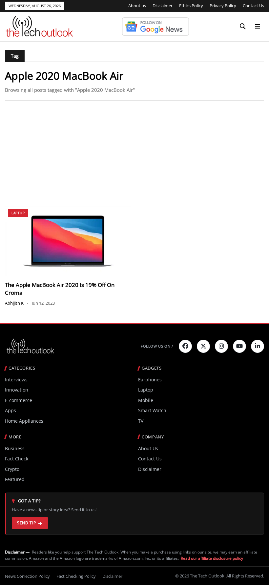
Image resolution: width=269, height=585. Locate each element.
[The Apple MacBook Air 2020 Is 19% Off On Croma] (68, 241)
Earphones (150, 379)
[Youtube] (239, 346)
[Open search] (242, 26)
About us (137, 6)
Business (15, 448)
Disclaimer (163, 6)
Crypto (12, 469)
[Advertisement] (134, 153)
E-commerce (18, 400)
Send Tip (26, 523)
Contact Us (253, 6)
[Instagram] (221, 346)
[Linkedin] (257, 346)
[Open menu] (257, 26)
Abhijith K (14, 303)
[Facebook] (185, 346)
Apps (10, 410)
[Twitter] (203, 346)
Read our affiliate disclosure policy (212, 558)
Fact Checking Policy (76, 576)
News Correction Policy (27, 576)
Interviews (16, 379)
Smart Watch (152, 410)
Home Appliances (24, 421)
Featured (15, 479)
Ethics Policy (191, 6)
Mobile (145, 400)
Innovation (16, 390)
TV (140, 421)
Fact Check (16, 458)
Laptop (18, 213)
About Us (148, 448)
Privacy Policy (223, 6)
